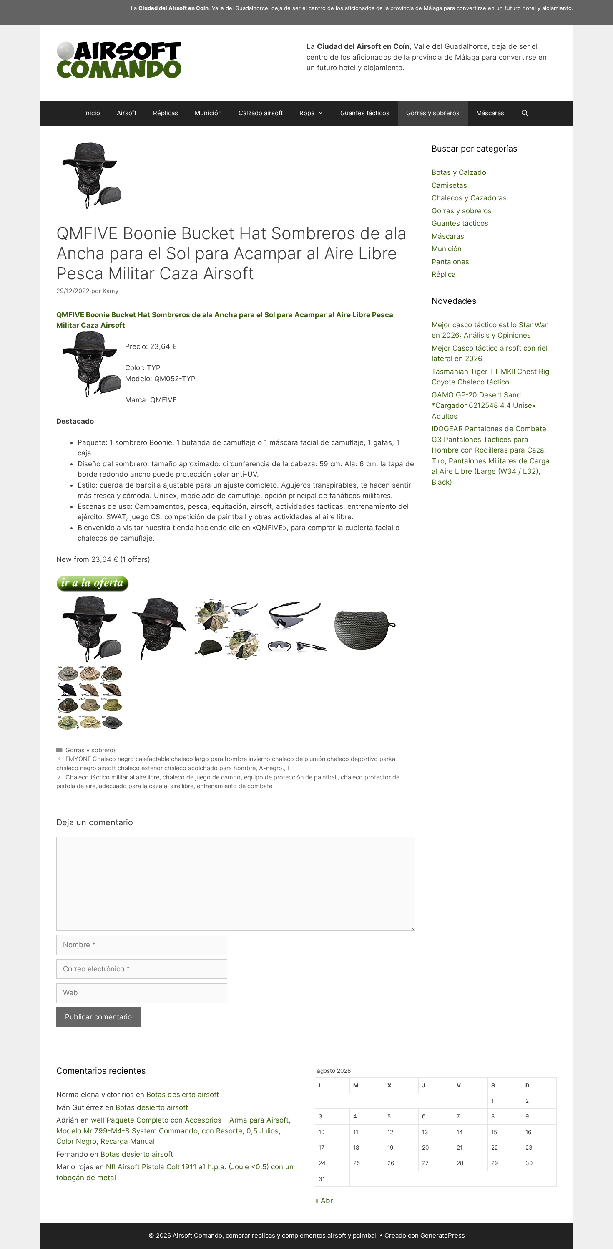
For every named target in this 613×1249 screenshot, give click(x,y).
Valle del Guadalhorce (240, 8)
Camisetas (449, 185)
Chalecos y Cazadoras (469, 198)
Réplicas (165, 113)
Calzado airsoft (261, 113)
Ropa (306, 113)
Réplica (444, 274)
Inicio (92, 113)
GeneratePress (442, 1235)
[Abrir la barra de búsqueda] (525, 113)
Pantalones (450, 262)
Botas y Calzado (459, 172)
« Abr (324, 1200)
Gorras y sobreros (433, 113)
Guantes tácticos (364, 113)
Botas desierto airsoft (182, 1094)
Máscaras (490, 113)
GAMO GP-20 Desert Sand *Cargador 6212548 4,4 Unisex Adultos (484, 405)
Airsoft (126, 113)
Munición (208, 113)
